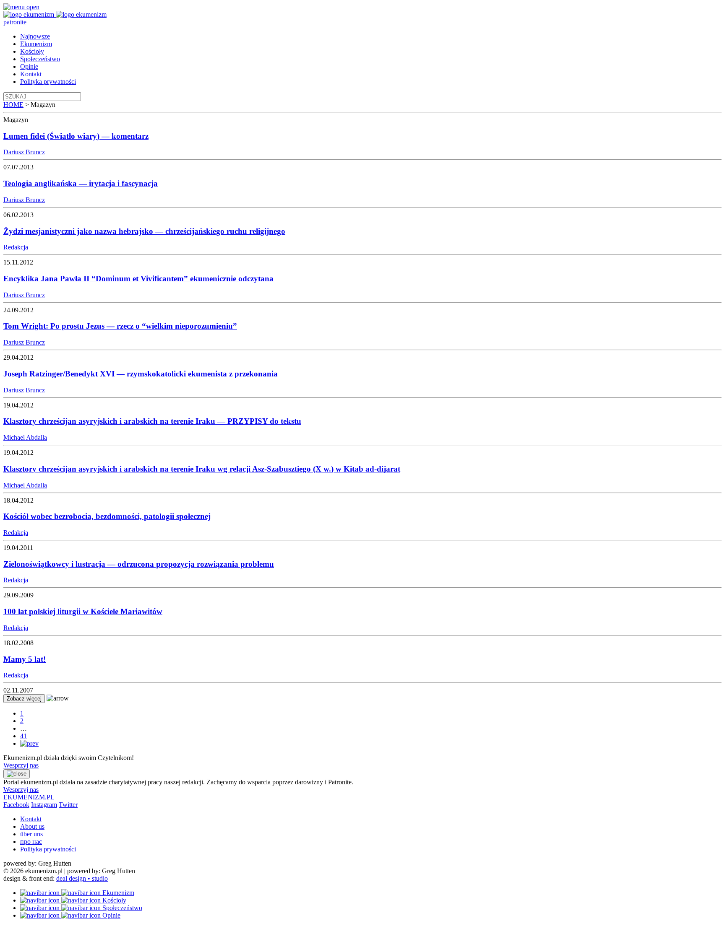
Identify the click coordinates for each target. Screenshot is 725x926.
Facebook (16, 804)
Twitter (68, 804)
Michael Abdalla (25, 437)
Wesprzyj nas (21, 765)
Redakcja (15, 247)
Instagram (44, 804)
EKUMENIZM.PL (29, 797)
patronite (14, 22)
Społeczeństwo (40, 58)
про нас (31, 841)
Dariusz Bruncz (24, 152)
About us (32, 826)
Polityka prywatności (48, 81)
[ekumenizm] (29, 14)
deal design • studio (82, 878)
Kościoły (32, 51)
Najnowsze (35, 36)
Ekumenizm (36, 43)
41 (23, 735)
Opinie (29, 66)
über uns (31, 834)
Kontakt (31, 74)
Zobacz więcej (24, 698)
